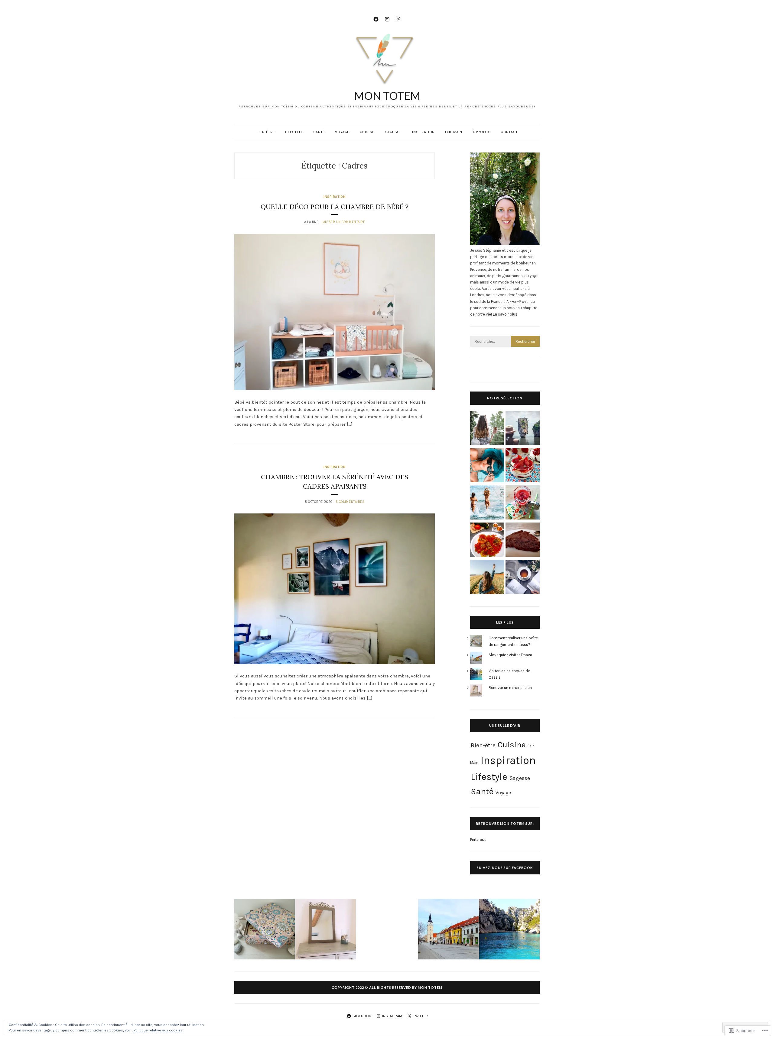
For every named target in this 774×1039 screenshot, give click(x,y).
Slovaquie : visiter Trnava (510, 655)
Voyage (342, 132)
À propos (482, 132)
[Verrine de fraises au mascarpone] (523, 466)
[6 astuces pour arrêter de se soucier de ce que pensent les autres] (487, 466)
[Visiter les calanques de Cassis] (509, 930)
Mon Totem (387, 95)
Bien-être (265, 132)
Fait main (453, 132)
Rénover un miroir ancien (510, 687)
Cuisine (367, 132)
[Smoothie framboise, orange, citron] (523, 503)
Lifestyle (294, 132)
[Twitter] (398, 18)
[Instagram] (387, 18)
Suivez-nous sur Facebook (505, 868)
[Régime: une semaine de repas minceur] (487, 503)
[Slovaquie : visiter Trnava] (448, 930)
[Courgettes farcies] (487, 541)
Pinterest (478, 839)
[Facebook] (376, 18)
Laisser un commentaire (343, 222)
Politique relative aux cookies (158, 1030)
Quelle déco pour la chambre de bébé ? (334, 206)
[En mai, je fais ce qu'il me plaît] (487, 578)
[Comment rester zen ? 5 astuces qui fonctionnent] (487, 429)
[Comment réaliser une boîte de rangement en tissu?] (264, 930)
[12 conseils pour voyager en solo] (523, 429)
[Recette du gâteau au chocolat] (523, 541)
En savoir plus (505, 314)
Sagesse (393, 132)
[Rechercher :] (505, 341)
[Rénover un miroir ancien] (325, 930)
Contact (509, 132)
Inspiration (423, 132)
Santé (319, 132)
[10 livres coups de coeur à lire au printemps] (523, 578)
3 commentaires (350, 502)
